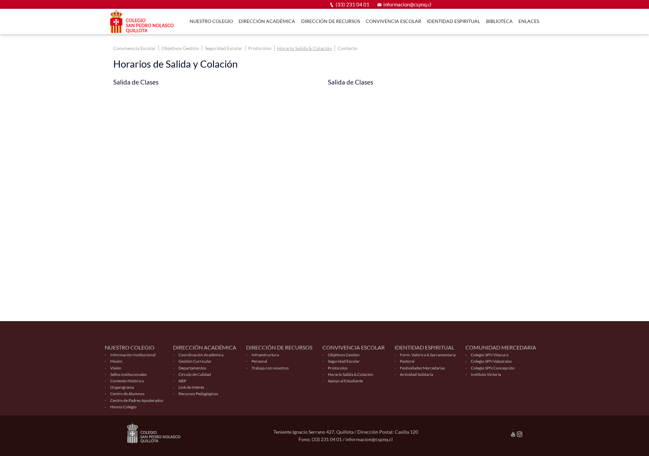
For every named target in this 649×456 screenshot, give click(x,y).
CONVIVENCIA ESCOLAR (393, 21)
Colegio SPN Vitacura (489, 354)
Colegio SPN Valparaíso (491, 361)
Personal (259, 361)
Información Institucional (132, 354)
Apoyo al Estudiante (345, 380)
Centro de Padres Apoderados (136, 400)
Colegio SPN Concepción (493, 367)
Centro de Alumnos (127, 393)
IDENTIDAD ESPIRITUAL (453, 21)
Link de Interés (191, 387)
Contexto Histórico (127, 380)
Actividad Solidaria (416, 374)
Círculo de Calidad (194, 374)
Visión (115, 367)
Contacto (347, 48)
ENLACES (529, 21)
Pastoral (407, 361)
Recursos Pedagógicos (198, 393)
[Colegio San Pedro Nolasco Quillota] (143, 21)
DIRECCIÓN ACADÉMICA (267, 21)
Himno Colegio (123, 406)
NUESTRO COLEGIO (211, 21)
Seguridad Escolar (223, 48)
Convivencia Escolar (134, 48)
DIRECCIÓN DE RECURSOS (330, 21)
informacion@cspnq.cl (407, 4)
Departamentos (192, 367)
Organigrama (122, 387)
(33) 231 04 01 (352, 4)
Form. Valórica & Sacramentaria (428, 354)
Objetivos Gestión (180, 48)
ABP (182, 380)
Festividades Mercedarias (422, 367)
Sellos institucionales (128, 374)
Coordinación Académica (200, 354)
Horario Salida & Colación (304, 48)
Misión (116, 361)
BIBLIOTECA (499, 21)
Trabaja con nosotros (270, 367)
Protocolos (259, 48)
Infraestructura (265, 354)
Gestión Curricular (195, 361)
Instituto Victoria (486, 374)
